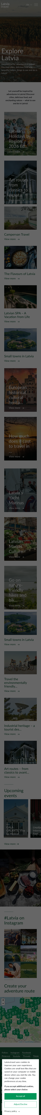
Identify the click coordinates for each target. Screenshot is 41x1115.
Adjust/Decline (20, 1104)
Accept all (20, 1096)
